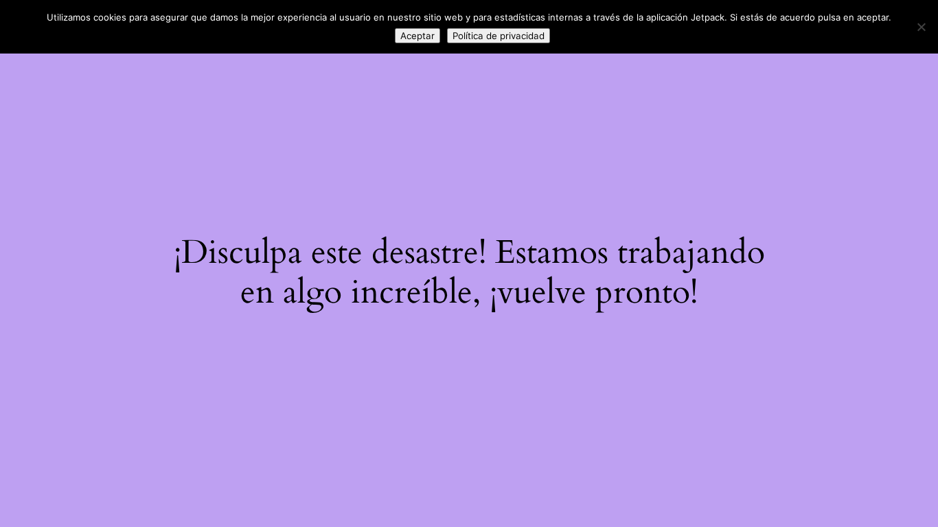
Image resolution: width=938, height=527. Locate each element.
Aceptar (417, 35)
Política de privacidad (499, 35)
